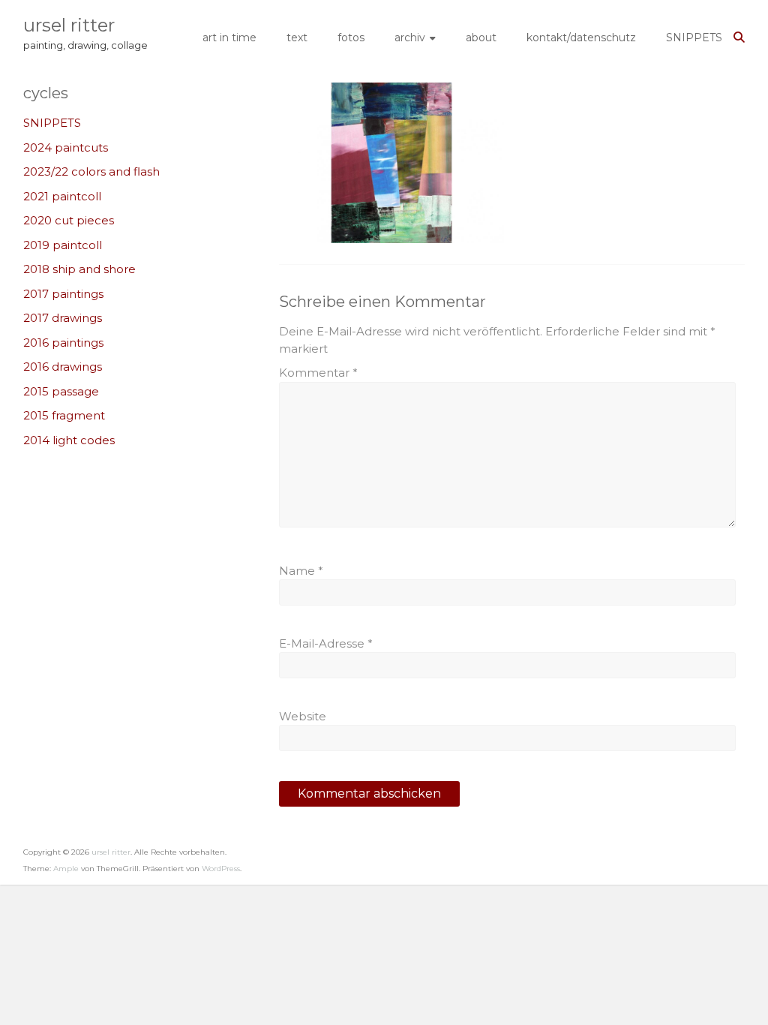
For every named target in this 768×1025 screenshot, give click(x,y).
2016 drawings (62, 366)
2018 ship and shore (79, 269)
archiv (409, 37)
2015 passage (61, 391)
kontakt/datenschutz (581, 37)
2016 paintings (63, 342)
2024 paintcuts (65, 147)
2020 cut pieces (68, 220)
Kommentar (318, 372)
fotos (351, 37)
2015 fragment (64, 415)
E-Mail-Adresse (326, 643)
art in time (229, 37)
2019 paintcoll (62, 245)
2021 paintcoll (62, 196)
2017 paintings (63, 294)
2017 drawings (62, 318)
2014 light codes (69, 440)
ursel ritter (69, 25)
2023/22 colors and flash (91, 171)
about (481, 37)
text (297, 37)
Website (302, 716)
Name (301, 571)
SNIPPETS (694, 37)
